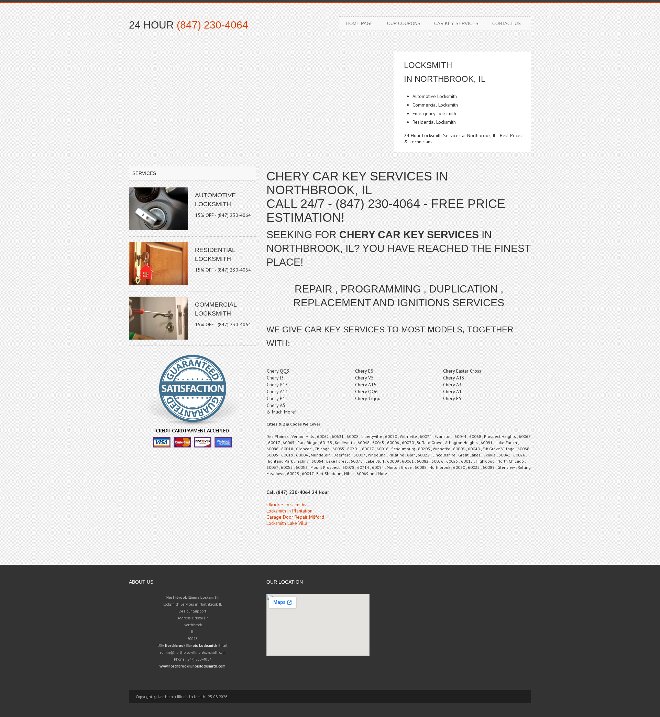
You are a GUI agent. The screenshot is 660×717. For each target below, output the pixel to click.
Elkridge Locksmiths (286, 504)
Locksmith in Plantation (289, 511)
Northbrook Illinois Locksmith (191, 645)
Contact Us (506, 23)
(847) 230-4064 (212, 25)
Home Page (359, 23)
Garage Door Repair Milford (295, 517)
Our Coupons (403, 23)
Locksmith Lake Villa (286, 523)
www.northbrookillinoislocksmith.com (193, 666)
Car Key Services (456, 23)
